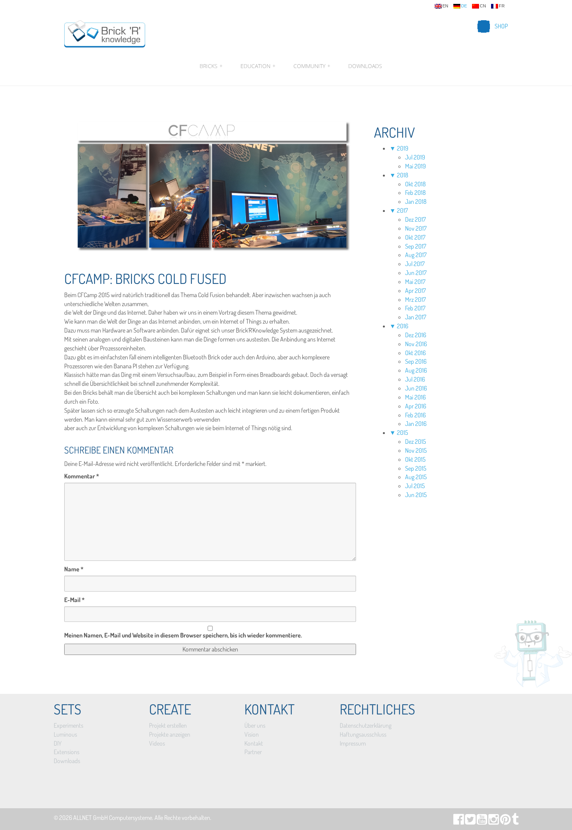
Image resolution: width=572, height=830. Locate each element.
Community (311, 66)
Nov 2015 (416, 450)
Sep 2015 (415, 468)
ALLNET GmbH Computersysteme (112, 817)
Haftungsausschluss (363, 734)
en (445, 6)
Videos (157, 743)
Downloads (365, 66)
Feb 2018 (415, 192)
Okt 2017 (415, 237)
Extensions (66, 752)
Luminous (65, 734)
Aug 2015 (416, 477)
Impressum (353, 743)
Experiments (68, 725)
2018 (402, 175)
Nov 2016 (416, 344)
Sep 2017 (415, 246)
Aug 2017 (415, 255)
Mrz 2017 (415, 299)
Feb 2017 (415, 308)
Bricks (211, 66)
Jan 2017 (415, 317)
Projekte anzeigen (169, 734)
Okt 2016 (415, 353)
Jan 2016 (415, 423)
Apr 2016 (415, 406)
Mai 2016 (415, 397)
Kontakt (253, 743)
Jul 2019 (415, 157)
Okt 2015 (415, 459)
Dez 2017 (415, 219)
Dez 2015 (415, 441)
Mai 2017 (415, 281)
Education (257, 66)
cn (483, 6)
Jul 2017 (415, 264)
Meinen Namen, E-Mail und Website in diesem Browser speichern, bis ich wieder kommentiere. (183, 635)
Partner (253, 752)
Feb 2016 (415, 415)
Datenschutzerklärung (365, 725)
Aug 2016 (416, 370)
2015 (402, 432)
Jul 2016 (415, 379)
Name (74, 569)
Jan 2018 (415, 201)
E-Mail (74, 600)
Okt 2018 (415, 184)
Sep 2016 (415, 361)
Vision (251, 734)
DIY (57, 743)
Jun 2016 (416, 388)
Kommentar (81, 476)
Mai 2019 (415, 166)
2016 (402, 326)
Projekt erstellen (168, 725)
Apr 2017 (415, 290)
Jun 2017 (415, 273)
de (464, 6)
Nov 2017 (415, 228)
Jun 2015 (416, 495)
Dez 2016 (415, 335)
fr (502, 6)
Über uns (254, 725)
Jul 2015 (415, 486)
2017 (402, 210)
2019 (402, 148)
